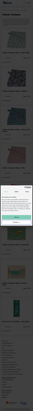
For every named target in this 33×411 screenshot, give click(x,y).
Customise (15, 222)
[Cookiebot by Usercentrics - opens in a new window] (24, 187)
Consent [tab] (6, 191)
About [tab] (27, 191)
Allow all (16, 217)
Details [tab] (16, 191)
